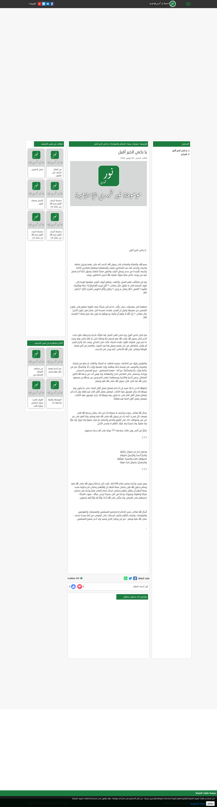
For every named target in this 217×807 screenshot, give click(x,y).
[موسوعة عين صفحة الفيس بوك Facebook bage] (52, 4)
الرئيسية (143, 144)
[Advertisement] (108, 29)
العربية (33, 3)
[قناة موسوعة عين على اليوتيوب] (39, 4)
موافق (210, 803)
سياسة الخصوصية (197, 803)
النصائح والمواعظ (118, 144)
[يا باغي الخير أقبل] (135, 578)
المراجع (184, 154)
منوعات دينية (132, 144)
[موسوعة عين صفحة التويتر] (43, 4)
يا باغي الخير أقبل (179, 150)
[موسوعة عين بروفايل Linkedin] (48, 4)
